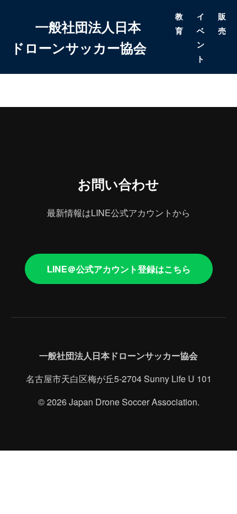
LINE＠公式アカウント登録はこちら (119, 269)
